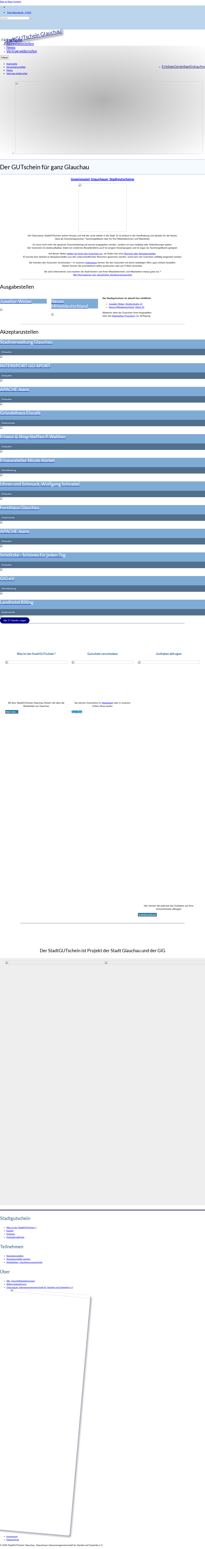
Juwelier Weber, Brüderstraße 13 (125, 304)
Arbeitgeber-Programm (123, 316)
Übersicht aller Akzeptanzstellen (140, 253)
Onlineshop (91, 262)
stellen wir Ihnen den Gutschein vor (84, 253)
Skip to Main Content (10, 1)
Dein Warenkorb (19, 12)
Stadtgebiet (107, 703)
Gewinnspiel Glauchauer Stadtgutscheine (102, 179)
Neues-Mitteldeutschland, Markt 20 (126, 307)
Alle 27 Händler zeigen (14, 620)
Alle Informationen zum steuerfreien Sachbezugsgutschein (102, 275)
